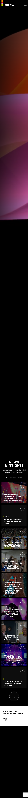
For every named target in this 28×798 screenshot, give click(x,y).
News (20, 477)
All (7, 477)
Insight (13, 477)
